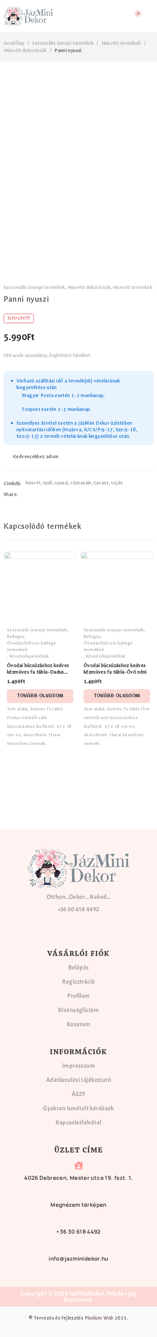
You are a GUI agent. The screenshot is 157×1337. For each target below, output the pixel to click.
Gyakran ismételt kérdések (78, 1108)
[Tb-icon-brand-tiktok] (106, 931)
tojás (117, 482)
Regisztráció (78, 981)
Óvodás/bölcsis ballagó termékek (31, 646)
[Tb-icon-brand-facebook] (69, 931)
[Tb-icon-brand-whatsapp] (87, 931)
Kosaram (78, 1024)
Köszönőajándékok (29, 656)
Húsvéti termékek (121, 43)
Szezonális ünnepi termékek (62, 43)
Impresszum (78, 1066)
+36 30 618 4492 (79, 909)
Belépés (78, 967)
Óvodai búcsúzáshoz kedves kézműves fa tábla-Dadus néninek (38, 672)
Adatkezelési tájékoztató (78, 1080)
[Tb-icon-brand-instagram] (50, 931)
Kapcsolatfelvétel (78, 1122)
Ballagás (15, 636)
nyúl (47, 482)
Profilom (78, 996)
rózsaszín (80, 482)
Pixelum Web (99, 1318)
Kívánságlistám (78, 1010)
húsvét (33, 482)
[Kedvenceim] (32, 456)
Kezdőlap (14, 43)
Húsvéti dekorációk (25, 50)
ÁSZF (79, 1094)
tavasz (101, 482)
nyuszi (61, 482)
